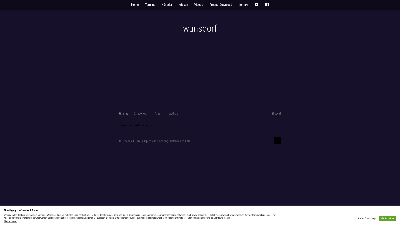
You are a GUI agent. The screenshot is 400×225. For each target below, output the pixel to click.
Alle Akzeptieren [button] (387, 218)
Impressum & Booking (156, 141)
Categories (140, 113)
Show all (276, 113)
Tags (157, 113)
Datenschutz (177, 141)
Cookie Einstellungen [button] (367, 218)
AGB (189, 141)
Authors (173, 113)
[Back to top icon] (277, 140)
